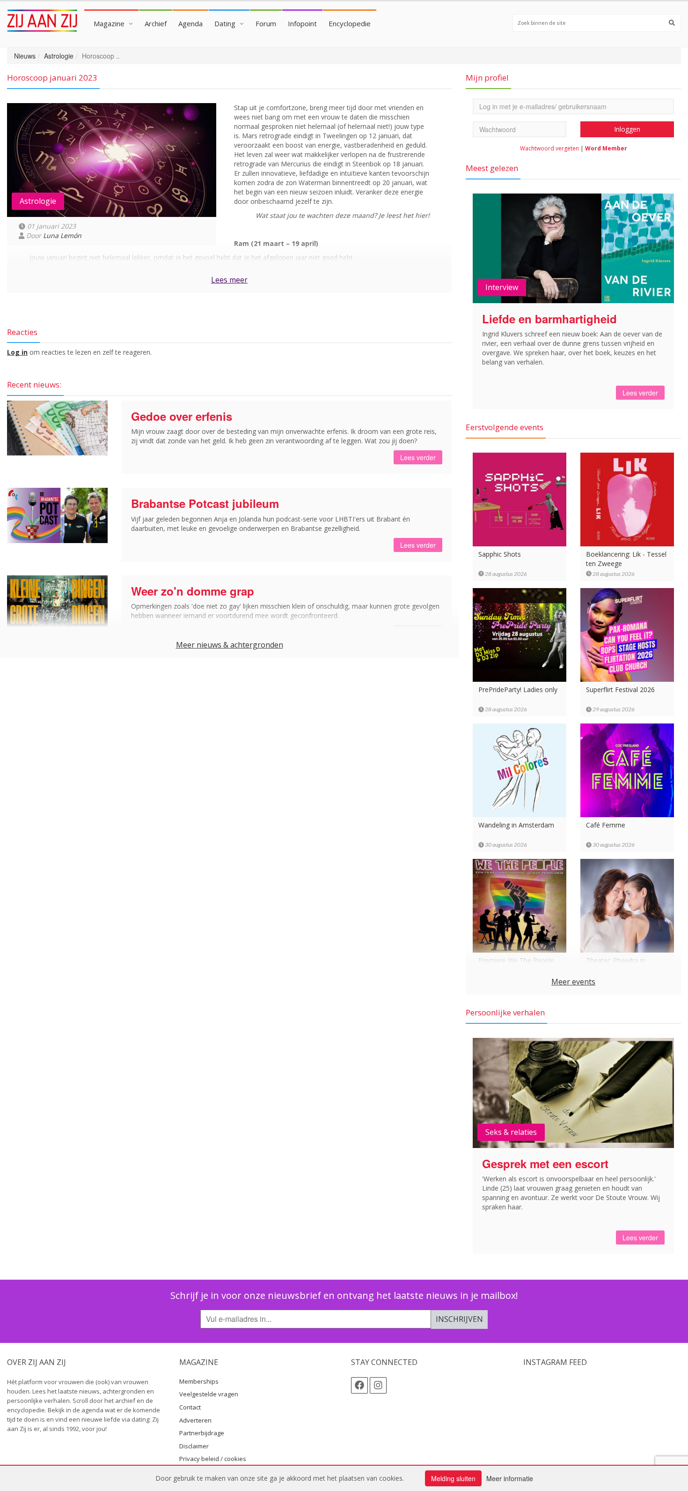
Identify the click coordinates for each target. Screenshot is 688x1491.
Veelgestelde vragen (208, 1394)
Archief (156, 23)
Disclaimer (194, 1446)
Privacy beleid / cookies (212, 1458)
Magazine (109, 23)
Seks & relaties (511, 1132)
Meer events (573, 982)
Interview (501, 287)
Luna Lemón (62, 235)
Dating (224, 23)
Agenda (190, 23)
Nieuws (25, 55)
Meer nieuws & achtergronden (229, 645)
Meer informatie (509, 1478)
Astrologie (58, 55)
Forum (266, 23)
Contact (190, 1407)
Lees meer (229, 280)
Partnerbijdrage (201, 1433)
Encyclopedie (350, 23)
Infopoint (302, 23)
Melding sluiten (453, 1478)
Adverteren (195, 1420)
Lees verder (418, 457)
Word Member (606, 148)
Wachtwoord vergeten (549, 148)
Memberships (199, 1381)
